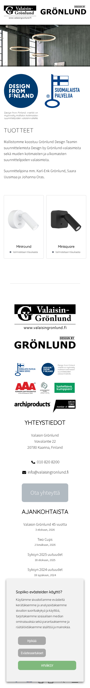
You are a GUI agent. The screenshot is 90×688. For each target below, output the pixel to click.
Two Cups (45, 539)
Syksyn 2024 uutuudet (45, 569)
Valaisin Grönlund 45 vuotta (45, 524)
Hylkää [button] (31, 641)
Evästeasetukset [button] (32, 653)
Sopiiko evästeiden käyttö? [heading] (39, 591)
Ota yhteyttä (45, 492)
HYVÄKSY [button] (47, 665)
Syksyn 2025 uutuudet (45, 554)
